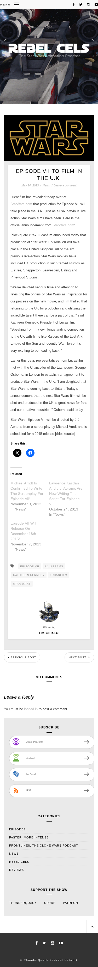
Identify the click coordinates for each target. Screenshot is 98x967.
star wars (22, 583)
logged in (31, 709)
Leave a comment (65, 185)
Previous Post (23, 657)
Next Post (78, 657)
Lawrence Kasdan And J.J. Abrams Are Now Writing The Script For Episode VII (66, 493)
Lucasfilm (58, 575)
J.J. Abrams (53, 566)
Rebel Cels (19, 861)
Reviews (16, 869)
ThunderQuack (23, 902)
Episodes (17, 829)
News (46, 185)
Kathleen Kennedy (29, 575)
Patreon (70, 902)
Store (49, 902)
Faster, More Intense (29, 837)
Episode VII (29, 566)
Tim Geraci (49, 633)
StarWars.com (21, 204)
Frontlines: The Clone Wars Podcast (43, 845)
